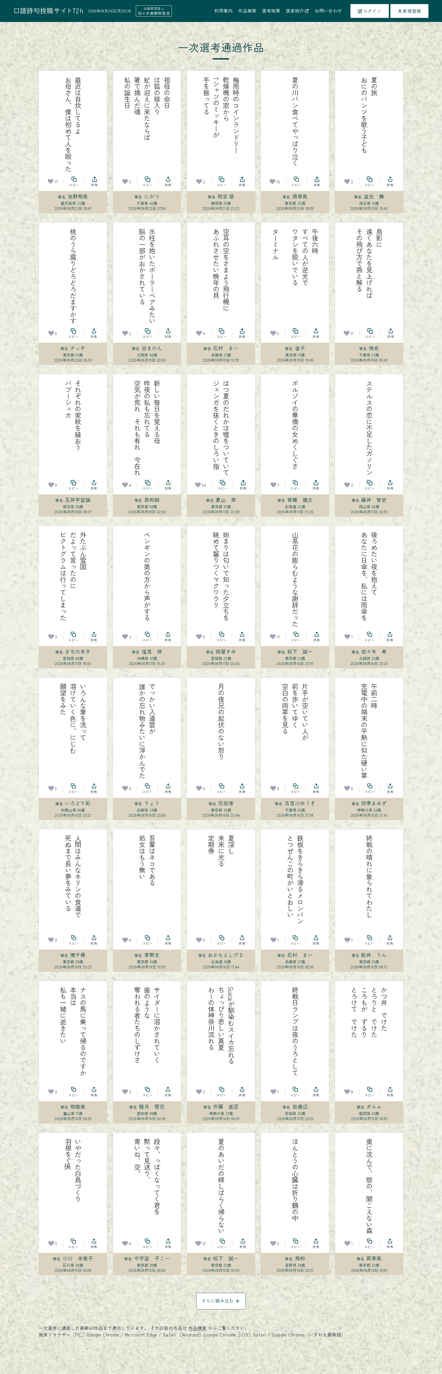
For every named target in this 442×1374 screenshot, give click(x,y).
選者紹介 (295, 11)
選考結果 (271, 11)
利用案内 (223, 11)
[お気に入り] (50, 181)
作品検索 (247, 11)
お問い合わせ (328, 11)
